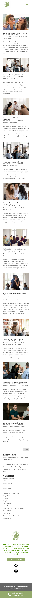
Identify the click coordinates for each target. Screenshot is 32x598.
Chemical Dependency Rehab (11, 300)
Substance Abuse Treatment (11, 516)
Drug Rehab (6, 501)
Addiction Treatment (9, 478)
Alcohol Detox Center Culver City (13, 162)
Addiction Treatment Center (17, 208)
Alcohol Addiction (22, 36)
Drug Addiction (7, 496)
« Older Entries (7, 447)
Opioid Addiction (14, 78)
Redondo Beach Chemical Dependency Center (15, 249)
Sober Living (6, 513)
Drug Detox (6, 498)
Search (26, 449)
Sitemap (20, 588)
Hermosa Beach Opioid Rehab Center (14, 75)
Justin (6, 36)
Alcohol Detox (13, 165)
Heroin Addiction (7, 503)
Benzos (5, 491)
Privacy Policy (13, 588)
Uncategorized (7, 518)
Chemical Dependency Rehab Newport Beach (15, 293)
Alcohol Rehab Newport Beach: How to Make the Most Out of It (15, 34)
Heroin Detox (6, 506)
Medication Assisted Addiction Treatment (14, 508)
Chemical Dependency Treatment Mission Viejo (13, 203)
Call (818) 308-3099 (16, 559)
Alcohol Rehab (7, 38)
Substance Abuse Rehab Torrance (13, 423)
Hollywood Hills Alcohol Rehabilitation (15, 382)
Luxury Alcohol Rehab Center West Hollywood (14, 118)
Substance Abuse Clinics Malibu (13, 339)
